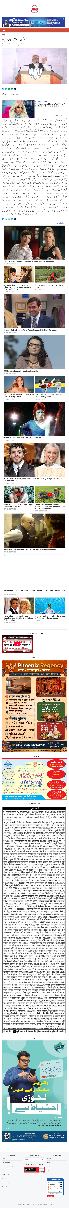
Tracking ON (57, 1193)
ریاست (3, 35)
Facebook (49, 1158)
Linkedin (49, 1170)
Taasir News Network (8, 43)
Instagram (49, 1166)
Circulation (4, 1170)
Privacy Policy (5, 1182)
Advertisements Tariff (7, 1166)
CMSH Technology (28, 1204)
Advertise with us (6, 1162)
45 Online (52, 1193)
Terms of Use (5, 1186)
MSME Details (5, 1174)
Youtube (49, 1174)
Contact (4, 1178)
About (3, 1158)
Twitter (48, 1162)
